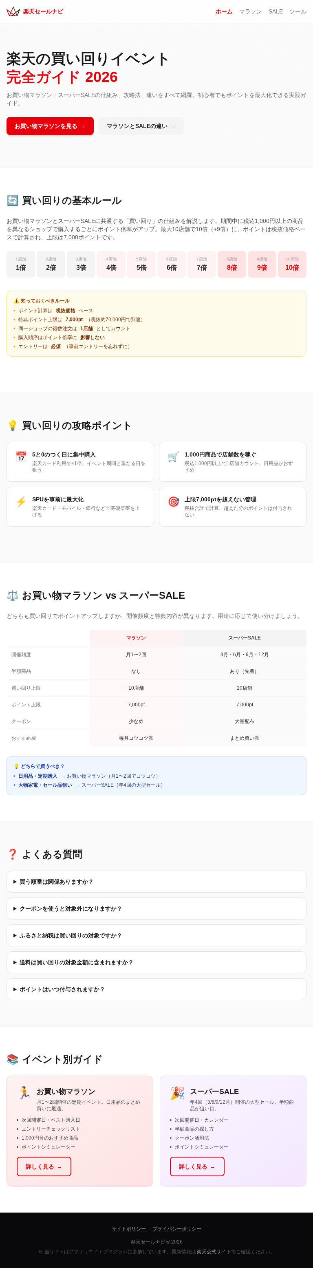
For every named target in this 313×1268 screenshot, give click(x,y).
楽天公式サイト (214, 1252)
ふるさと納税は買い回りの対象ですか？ (71, 935)
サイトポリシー (129, 1229)
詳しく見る (44, 1166)
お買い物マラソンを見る (50, 126)
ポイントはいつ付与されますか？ (62, 989)
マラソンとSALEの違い (141, 126)
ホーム (224, 11)
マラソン (250, 11)
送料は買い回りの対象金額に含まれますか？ (77, 962)
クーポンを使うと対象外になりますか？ (71, 908)
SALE (276, 11)
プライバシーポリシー (176, 1229)
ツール (297, 11)
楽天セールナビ (43, 11)
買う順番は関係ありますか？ (57, 881)
